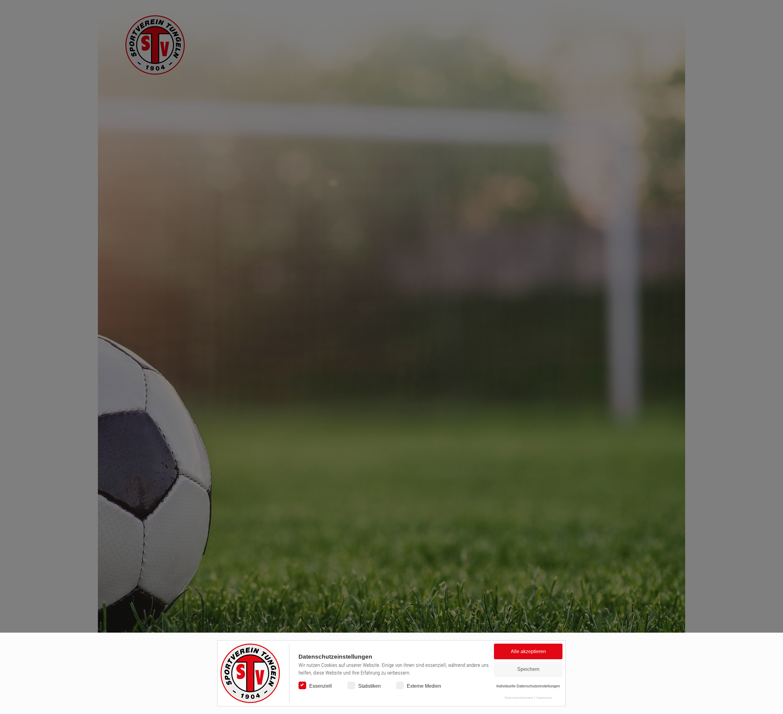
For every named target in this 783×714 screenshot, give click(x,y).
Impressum (544, 697)
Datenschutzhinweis (519, 697)
